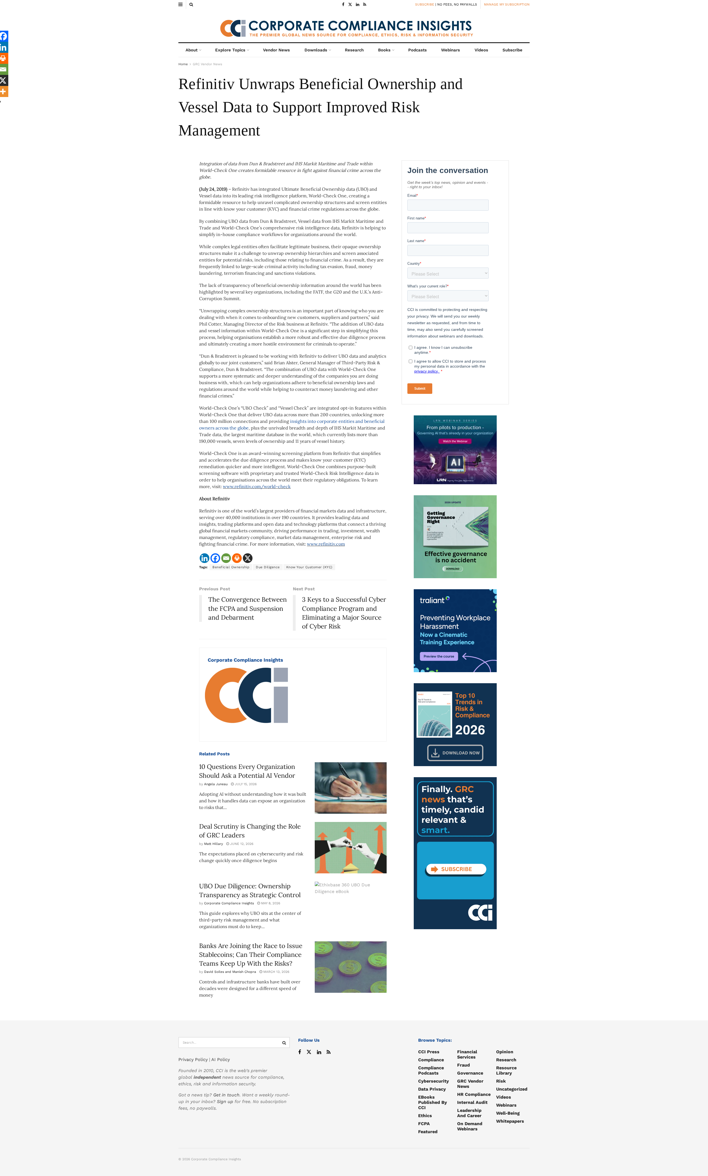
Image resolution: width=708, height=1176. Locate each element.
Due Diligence (268, 567)
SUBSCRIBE (424, 4)
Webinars (450, 50)
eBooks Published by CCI (432, 1102)
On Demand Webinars (469, 1126)
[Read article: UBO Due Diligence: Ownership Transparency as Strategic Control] (351, 907)
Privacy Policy (193, 1059)
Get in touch (226, 1095)
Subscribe (512, 50)
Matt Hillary (213, 844)
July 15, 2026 (245, 784)
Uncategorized (511, 1089)
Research (354, 50)
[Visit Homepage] (354, 25)
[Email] (226, 558)
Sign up (225, 1101)
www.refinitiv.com (326, 544)
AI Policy (220, 1059)
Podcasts (417, 50)
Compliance (431, 1059)
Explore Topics (230, 50)
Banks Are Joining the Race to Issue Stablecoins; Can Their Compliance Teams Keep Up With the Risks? (250, 954)
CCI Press (428, 1051)
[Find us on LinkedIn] (357, 4)
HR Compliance (474, 1094)
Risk (501, 1081)
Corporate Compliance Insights (245, 660)
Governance (470, 1073)
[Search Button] (191, 4)
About (191, 50)
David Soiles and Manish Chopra (230, 972)
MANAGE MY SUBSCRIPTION (507, 4)
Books (384, 50)
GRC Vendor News (207, 64)
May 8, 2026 (270, 903)
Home (183, 64)
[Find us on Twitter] (350, 4)
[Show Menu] (180, 4)
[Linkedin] (204, 558)
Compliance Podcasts (431, 1070)
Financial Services (467, 1054)
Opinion (504, 1051)
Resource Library (506, 1070)
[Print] (237, 558)
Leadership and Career (469, 1113)
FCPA (424, 1123)
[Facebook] (215, 558)
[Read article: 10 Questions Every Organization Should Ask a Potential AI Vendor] (351, 788)
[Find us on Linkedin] (319, 1052)
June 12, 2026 (241, 844)
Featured (428, 1131)
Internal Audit (472, 1102)
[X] (248, 558)
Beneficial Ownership (230, 567)
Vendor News (276, 50)
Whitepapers (510, 1121)
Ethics (425, 1115)
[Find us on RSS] (364, 4)
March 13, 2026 (275, 972)
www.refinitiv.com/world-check (257, 486)
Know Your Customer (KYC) (309, 567)
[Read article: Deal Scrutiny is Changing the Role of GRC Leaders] (351, 847)
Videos (481, 50)
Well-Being (508, 1113)
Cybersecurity (433, 1081)
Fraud (463, 1065)
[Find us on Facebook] (343, 4)
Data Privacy (432, 1089)
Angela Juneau (216, 784)
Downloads (315, 50)
